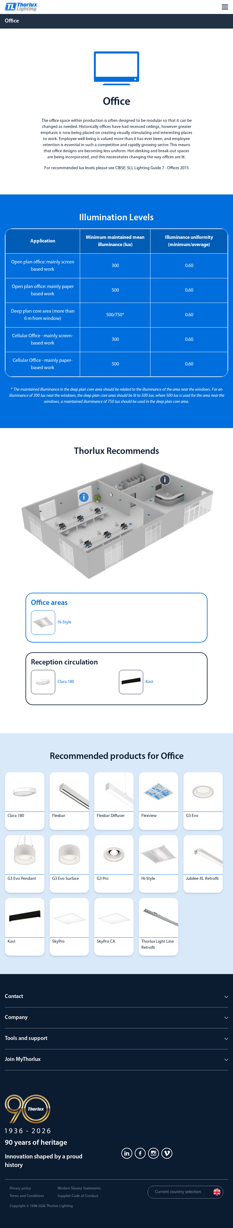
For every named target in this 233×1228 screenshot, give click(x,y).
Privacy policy (20, 1188)
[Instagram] (153, 1153)
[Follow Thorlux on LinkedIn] (127, 1153)
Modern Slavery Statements (79, 1188)
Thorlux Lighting (59, 1206)
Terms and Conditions (27, 1196)
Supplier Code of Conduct (78, 1196)
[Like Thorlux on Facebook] (140, 1153)
